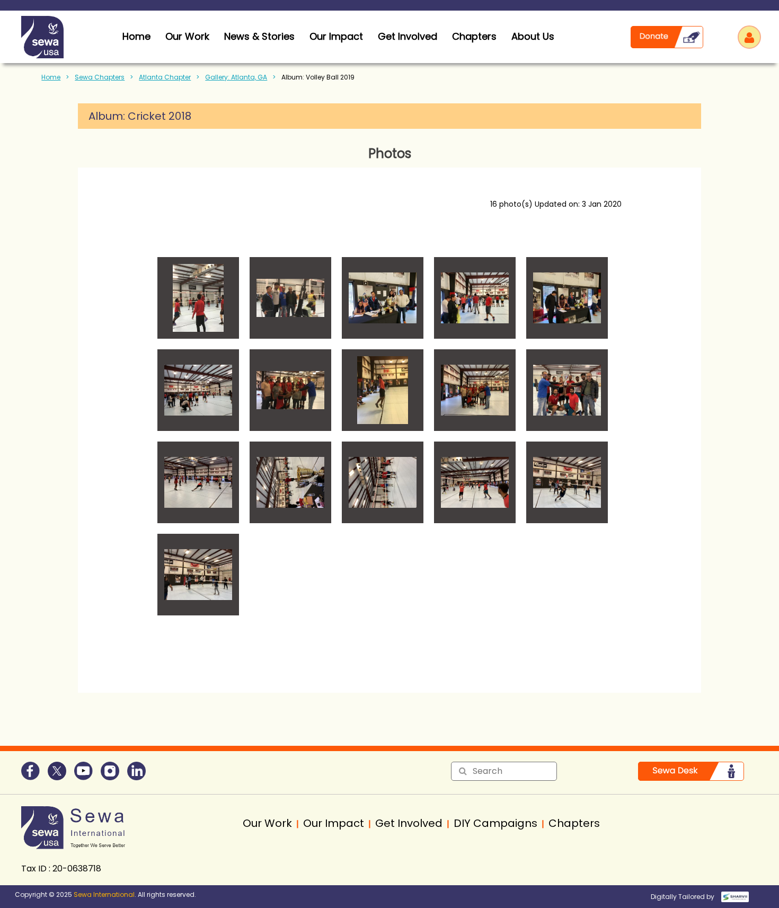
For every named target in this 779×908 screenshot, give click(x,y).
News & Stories (259, 36)
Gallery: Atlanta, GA (236, 77)
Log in (749, 37)
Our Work (187, 36)
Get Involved (407, 36)
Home (50, 77)
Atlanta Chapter (165, 77)
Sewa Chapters (100, 77)
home (136, 36)
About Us (532, 36)
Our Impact (336, 36)
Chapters (474, 36)
